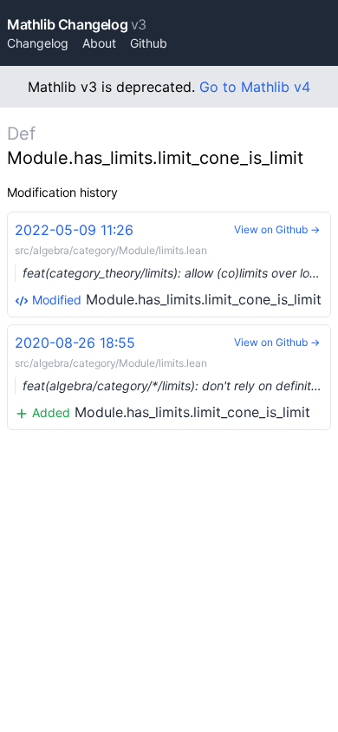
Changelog (37, 43)
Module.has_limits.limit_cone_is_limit (173, 264)
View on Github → (277, 229)
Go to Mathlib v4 (254, 86)
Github (148, 43)
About (99, 43)
